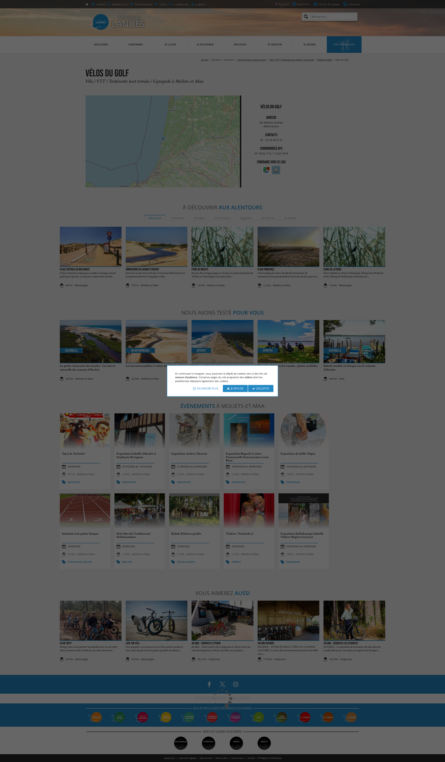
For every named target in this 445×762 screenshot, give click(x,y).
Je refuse (237, 388)
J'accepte (262, 388)
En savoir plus (207, 388)
